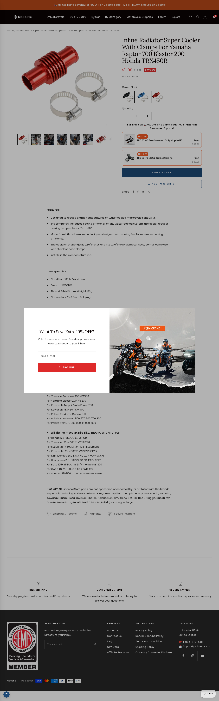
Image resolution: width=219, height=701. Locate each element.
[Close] (190, 313)
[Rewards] (6, 694)
